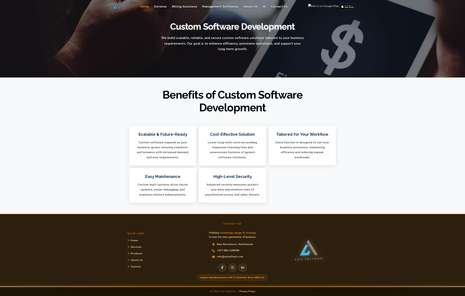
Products (136, 253)
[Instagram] (232, 268)
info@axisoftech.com (230, 256)
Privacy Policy (247, 291)
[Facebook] (222, 268)
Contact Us (279, 6)
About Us (251, 6)
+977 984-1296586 (228, 250)
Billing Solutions (184, 6)
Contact (136, 266)
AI (264, 6)
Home (144, 6)
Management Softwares (220, 6)
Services (160, 6)
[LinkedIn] (243, 268)
